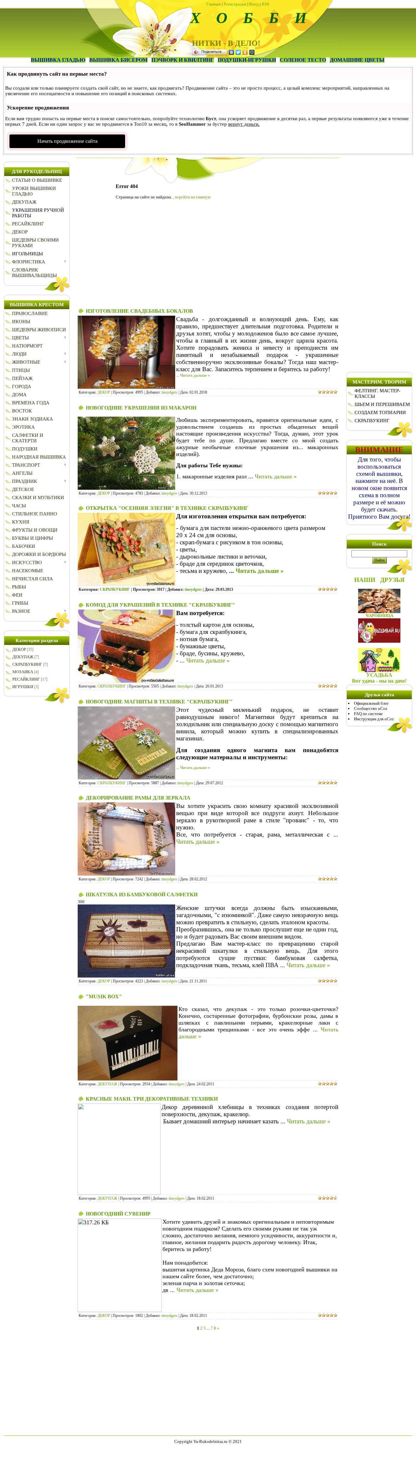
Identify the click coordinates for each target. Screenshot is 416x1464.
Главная (213, 4)
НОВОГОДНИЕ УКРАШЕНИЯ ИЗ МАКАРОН (141, 407)
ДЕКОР (19, 649)
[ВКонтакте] (231, 52)
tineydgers (169, 392)
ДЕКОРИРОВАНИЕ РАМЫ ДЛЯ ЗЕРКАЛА (138, 798)
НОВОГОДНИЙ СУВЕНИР (118, 1214)
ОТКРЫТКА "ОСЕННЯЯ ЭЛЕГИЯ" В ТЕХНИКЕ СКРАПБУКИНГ (167, 508)
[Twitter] (238, 52)
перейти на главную (193, 197)
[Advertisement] (208, 255)
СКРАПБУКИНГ (27, 664)
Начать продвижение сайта (67, 141)
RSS (265, 4)
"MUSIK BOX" (104, 996)
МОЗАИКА (22, 671)
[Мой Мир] (252, 52)
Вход (254, 4)
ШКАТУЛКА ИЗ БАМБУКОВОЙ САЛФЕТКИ (142, 894)
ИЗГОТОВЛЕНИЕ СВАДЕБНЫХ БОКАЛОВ (139, 311)
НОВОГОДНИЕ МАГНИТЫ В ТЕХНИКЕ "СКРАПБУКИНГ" (159, 701)
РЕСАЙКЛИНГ (26, 679)
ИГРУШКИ (22, 686)
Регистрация (235, 4)
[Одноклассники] (245, 52)
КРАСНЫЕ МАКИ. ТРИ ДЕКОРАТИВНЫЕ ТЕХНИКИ (152, 1099)
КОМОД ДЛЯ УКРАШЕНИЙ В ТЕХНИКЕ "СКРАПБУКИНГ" (160, 605)
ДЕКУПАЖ (22, 656)
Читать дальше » (195, 375)
